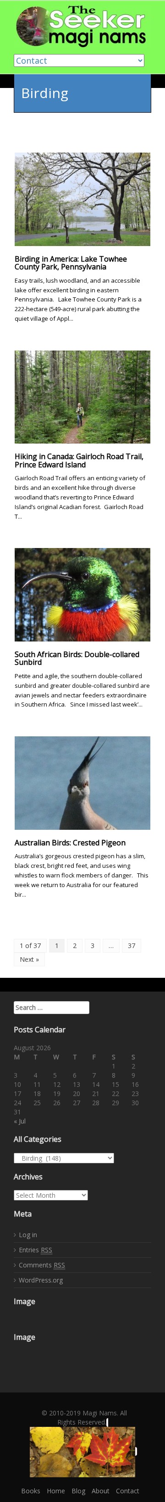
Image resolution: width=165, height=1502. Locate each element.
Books (30, 1490)
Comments (42, 1265)
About (101, 1490)
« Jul (20, 1121)
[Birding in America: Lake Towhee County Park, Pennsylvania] (82, 198)
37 (131, 945)
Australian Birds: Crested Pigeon (70, 843)
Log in (28, 1234)
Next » (29, 959)
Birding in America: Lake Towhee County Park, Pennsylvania (71, 263)
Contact (127, 1490)
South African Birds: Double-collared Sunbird (77, 658)
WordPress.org (41, 1280)
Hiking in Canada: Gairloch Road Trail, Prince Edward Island (79, 460)
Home (56, 1490)
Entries (35, 1249)
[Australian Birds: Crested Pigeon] (82, 782)
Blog (78, 1490)
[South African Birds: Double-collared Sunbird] (82, 594)
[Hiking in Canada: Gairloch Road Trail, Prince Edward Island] (82, 396)
